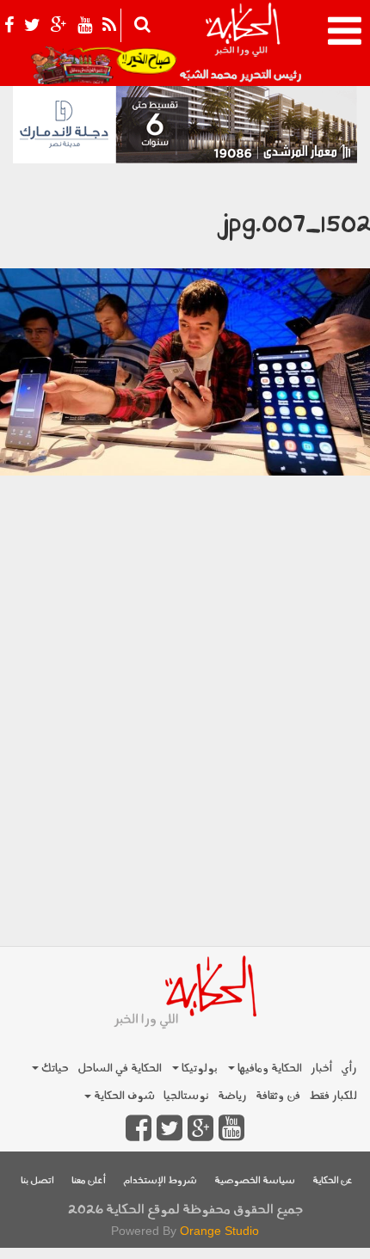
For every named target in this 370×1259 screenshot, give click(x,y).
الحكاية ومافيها (268, 1068)
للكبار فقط (333, 1096)
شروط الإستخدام (160, 1181)
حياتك (54, 1068)
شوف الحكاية (123, 1096)
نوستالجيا (186, 1096)
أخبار (321, 1068)
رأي (349, 1068)
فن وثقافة (278, 1096)
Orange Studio (219, 1231)
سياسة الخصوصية (254, 1181)
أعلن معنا (88, 1181)
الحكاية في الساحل (119, 1068)
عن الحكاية (332, 1181)
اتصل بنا (37, 1181)
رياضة (232, 1096)
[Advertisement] (185, 754)
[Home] (242, 43)
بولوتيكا (198, 1068)
